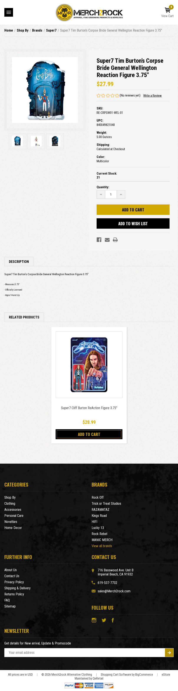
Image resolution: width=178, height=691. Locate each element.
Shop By (10, 497)
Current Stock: (107, 175)
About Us (10, 570)
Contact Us (11, 576)
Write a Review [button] (152, 96)
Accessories (12, 510)
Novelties (10, 522)
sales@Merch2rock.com (114, 591)
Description (19, 262)
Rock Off (98, 497)
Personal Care (13, 516)
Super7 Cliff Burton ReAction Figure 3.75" (89, 408)
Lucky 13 (98, 528)
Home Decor (13, 528)
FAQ (7, 600)
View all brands (102, 546)
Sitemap (10, 606)
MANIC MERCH (102, 540)
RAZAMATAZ (100, 510)
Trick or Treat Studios (106, 503)
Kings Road (99, 516)
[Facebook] (99, 240)
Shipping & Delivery (17, 588)
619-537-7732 (107, 583)
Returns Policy (14, 594)
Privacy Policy (14, 582)
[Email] (107, 240)
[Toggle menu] (8, 12)
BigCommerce (144, 675)
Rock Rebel (99, 534)
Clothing (9, 503)
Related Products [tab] (24, 317)
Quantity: (103, 187)
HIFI (94, 522)
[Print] (115, 240)
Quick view (89, 364)
